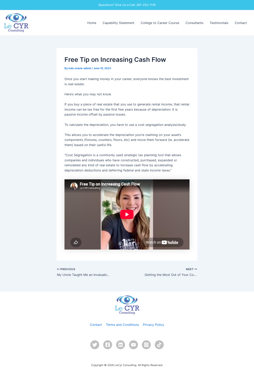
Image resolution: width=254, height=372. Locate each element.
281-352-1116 (146, 5)
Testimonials (219, 23)
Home (91, 23)
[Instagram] (146, 344)
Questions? (106, 5)
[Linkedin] (120, 344)
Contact (241, 23)
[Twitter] (94, 344)
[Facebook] (107, 344)
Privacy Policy (153, 325)
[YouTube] (133, 344)
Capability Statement (118, 23)
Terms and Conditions (122, 325)
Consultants (194, 23)
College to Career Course (160, 23)
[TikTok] (159, 344)
